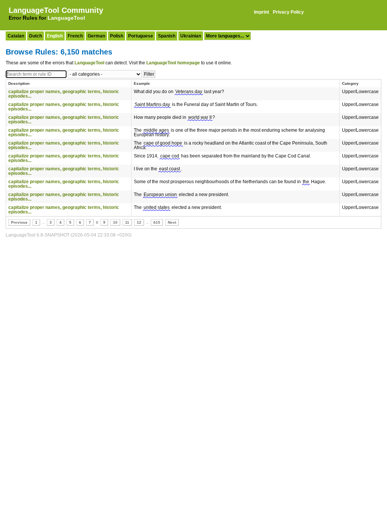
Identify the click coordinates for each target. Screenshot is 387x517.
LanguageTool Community (56, 10)
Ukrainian (190, 36)
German (96, 36)
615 (156, 222)
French (75, 36)
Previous (19, 222)
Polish (116, 36)
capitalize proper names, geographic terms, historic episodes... (63, 94)
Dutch (35, 36)
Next (172, 222)
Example (142, 83)
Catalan (16, 36)
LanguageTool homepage (173, 62)
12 (139, 222)
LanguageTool (66, 18)
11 (127, 222)
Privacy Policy (288, 12)
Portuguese (140, 36)
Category (350, 83)
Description (18, 83)
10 (115, 222)
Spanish (166, 36)
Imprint (261, 12)
